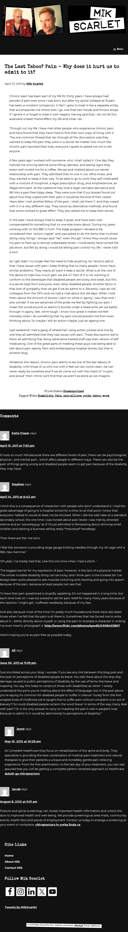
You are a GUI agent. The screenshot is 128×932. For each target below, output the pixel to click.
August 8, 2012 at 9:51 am (18, 801)
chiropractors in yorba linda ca (57, 824)
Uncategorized (73, 391)
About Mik (12, 861)
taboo (97, 396)
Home (9, 855)
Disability (45, 396)
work (106, 396)
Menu (120, 49)
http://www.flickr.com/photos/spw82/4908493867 (82, 625)
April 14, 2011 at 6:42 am (18, 497)
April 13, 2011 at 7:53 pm (17, 445)
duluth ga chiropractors (22, 773)
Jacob (16, 789)
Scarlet (78, 925)
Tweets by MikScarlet (21, 907)
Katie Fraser (21, 433)
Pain (58, 396)
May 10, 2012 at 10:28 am (23, 741)
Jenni (20, 729)
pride (87, 396)
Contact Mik (14, 868)
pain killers (72, 396)
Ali (14, 650)
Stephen (18, 484)
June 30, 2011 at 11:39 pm (18, 663)
